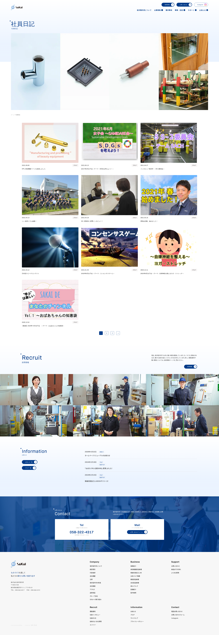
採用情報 (167, 4)
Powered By (27, 625)
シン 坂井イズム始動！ (29, 221)
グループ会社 (94, 596)
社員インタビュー (95, 615)
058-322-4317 (82, 532)
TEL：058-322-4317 (18, 590)
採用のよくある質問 (96, 621)
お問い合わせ (183, 4)
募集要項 (92, 611)
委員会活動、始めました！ (149, 221)
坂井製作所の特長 (95, 583)
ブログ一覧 (28, 468)
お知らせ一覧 (29, 462)
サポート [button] (191, 10)
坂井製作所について (144, 10)
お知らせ (102, 452)
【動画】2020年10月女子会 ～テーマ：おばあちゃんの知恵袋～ (43, 326)
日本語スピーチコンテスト (30, 273)
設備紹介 (133, 589)
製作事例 (169, 10)
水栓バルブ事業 (135, 576)
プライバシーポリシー (137, 621)
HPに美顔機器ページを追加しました (34, 169)
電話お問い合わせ (176, 611)
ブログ (75, 165)
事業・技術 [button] (179, 10)
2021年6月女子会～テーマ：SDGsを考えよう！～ (97, 169)
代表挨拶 (92, 573)
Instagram (200, 4)
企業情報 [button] (157, 10)
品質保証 (92, 593)
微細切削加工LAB (136, 573)
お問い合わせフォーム (136, 532)
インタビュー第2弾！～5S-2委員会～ (153, 169)
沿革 (91, 579)
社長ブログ (102, 464)
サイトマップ (134, 618)
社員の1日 (93, 618)
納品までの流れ (176, 569)
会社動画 (92, 586)
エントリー (93, 625)
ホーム (12, 114)
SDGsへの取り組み (95, 599)
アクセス (92, 589)
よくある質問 (175, 573)
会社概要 (92, 576)
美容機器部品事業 (136, 569)
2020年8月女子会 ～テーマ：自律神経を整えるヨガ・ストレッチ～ (162, 273)
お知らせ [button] (202, 10)
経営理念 (92, 569)
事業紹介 (133, 566)
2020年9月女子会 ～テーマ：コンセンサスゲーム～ (98, 273)
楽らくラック (134, 586)
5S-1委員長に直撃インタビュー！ (92, 221)
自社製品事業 (135, 583)
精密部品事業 (135, 579)
